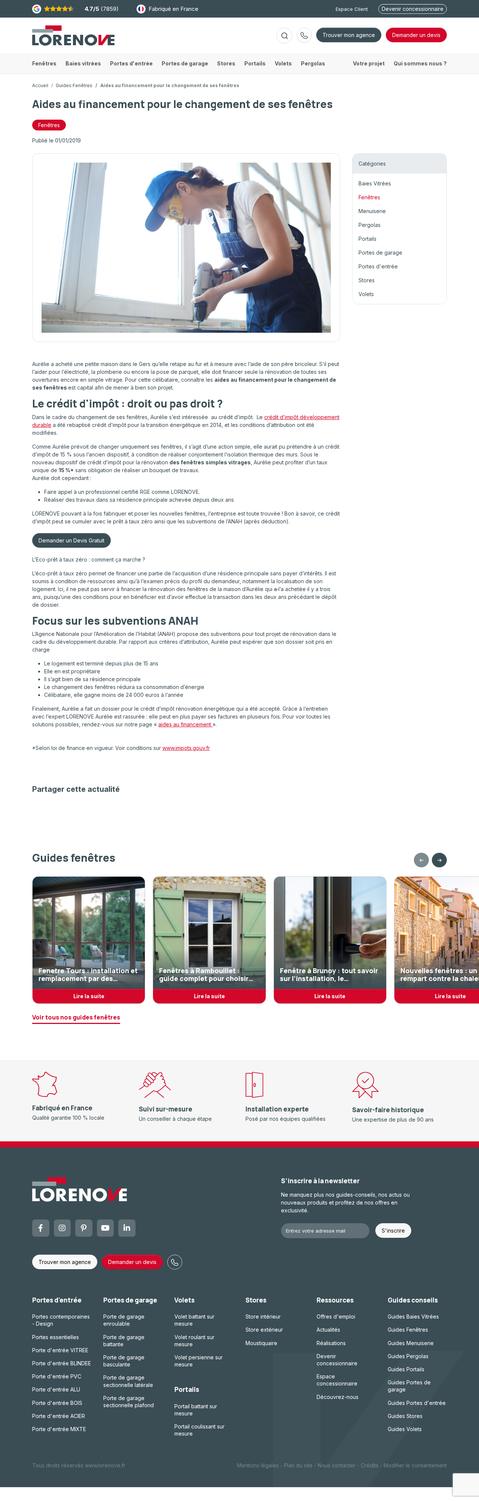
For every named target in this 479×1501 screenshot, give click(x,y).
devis (416, 35)
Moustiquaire (261, 1343)
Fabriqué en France (173, 8)
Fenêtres (49, 125)
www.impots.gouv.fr (186, 748)
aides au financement (185, 724)
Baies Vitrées (375, 183)
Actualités (328, 1329)
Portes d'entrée (378, 266)
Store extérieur (264, 1329)
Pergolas (370, 225)
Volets (366, 294)
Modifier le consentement (415, 1465)
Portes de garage (380, 252)
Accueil (40, 85)
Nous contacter (337, 1465)
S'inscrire (393, 1230)
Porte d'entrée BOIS (57, 1403)
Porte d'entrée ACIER (58, 1416)
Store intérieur (263, 1316)
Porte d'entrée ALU (56, 1389)
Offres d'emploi (336, 1316)
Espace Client (352, 9)
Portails (367, 239)
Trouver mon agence (349, 35)
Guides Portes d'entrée (417, 1403)
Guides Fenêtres (74, 85)
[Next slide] (439, 860)
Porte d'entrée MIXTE (59, 1429)
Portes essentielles (55, 1337)
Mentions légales (258, 1465)
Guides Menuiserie (411, 1343)
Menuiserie (372, 211)
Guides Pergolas (408, 1356)
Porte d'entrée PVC (56, 1376)
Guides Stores (405, 1416)
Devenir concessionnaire (412, 9)
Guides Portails (406, 1369)
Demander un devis (132, 1262)
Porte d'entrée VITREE (60, 1350)
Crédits (369, 1465)
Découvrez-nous (338, 1397)
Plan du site (298, 1465)
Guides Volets (405, 1429)
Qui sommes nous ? (420, 63)
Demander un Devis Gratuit (71, 540)
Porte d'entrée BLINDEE (61, 1363)
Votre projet (369, 63)
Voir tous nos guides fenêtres (76, 1017)
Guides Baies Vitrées (413, 1316)
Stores (367, 280)
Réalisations (331, 1343)
